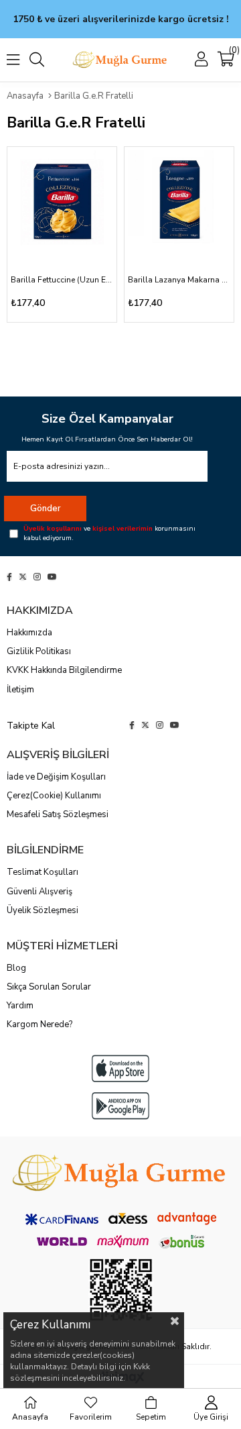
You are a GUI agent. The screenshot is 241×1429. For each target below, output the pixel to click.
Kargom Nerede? (39, 1024)
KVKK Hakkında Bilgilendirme (64, 670)
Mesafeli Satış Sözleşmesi (57, 814)
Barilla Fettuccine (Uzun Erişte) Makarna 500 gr (62, 279)
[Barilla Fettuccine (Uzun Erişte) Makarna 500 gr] (62, 201)
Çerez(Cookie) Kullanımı (54, 796)
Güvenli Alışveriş (39, 892)
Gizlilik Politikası (39, 651)
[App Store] (120, 1068)
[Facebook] (9, 577)
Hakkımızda (29, 633)
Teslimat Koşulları (42, 872)
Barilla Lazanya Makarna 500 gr (179, 279)
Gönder (45, 508)
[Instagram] (37, 577)
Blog (16, 968)
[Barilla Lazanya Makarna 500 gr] (179, 201)
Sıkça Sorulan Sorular (49, 987)
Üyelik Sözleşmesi (42, 910)
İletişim (20, 690)
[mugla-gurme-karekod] (120, 1290)
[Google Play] (120, 1106)
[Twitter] (23, 577)
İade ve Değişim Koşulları (56, 777)
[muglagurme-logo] (120, 1172)
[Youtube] (52, 577)
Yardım (20, 1006)
